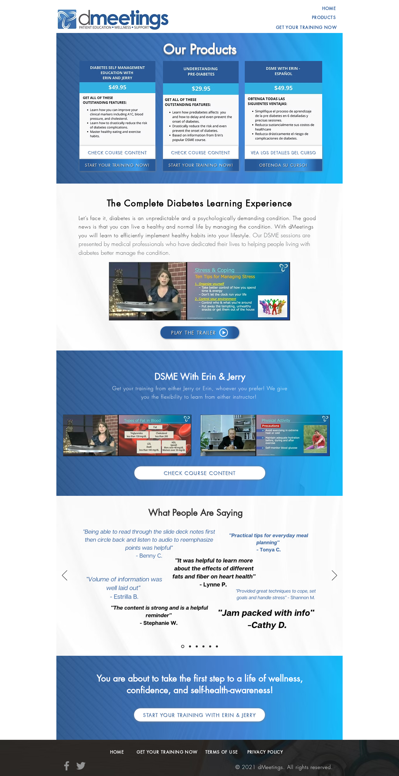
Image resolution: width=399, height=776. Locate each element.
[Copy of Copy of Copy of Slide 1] (203, 647)
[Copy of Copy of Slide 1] (197, 647)
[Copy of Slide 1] (190, 647)
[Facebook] (66, 766)
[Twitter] (81, 766)
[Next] (334, 575)
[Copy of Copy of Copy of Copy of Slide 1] (182, 646)
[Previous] (64, 575)
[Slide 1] (210, 647)
